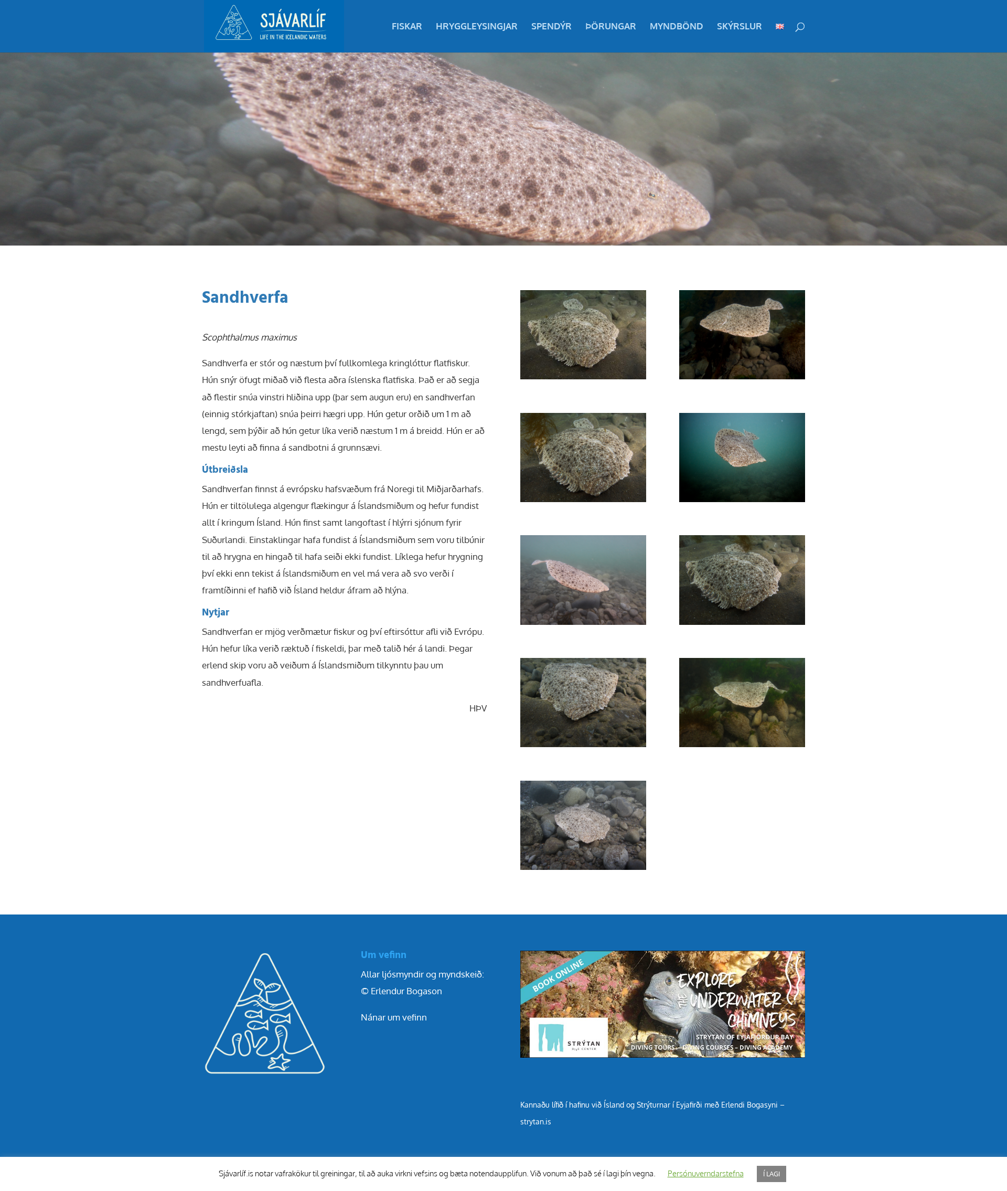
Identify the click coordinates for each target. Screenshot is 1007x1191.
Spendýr (551, 27)
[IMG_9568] (583, 624)
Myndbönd (676, 27)
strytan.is (535, 1121)
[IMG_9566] (583, 869)
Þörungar (610, 27)
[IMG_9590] (742, 501)
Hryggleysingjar (477, 27)
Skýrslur (739, 27)
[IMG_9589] (583, 379)
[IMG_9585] (742, 624)
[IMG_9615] (742, 746)
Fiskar (407, 27)
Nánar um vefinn (394, 1017)
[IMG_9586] (583, 501)
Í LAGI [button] (771, 1173)
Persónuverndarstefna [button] (706, 1173)
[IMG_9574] (583, 746)
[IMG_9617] (742, 379)
